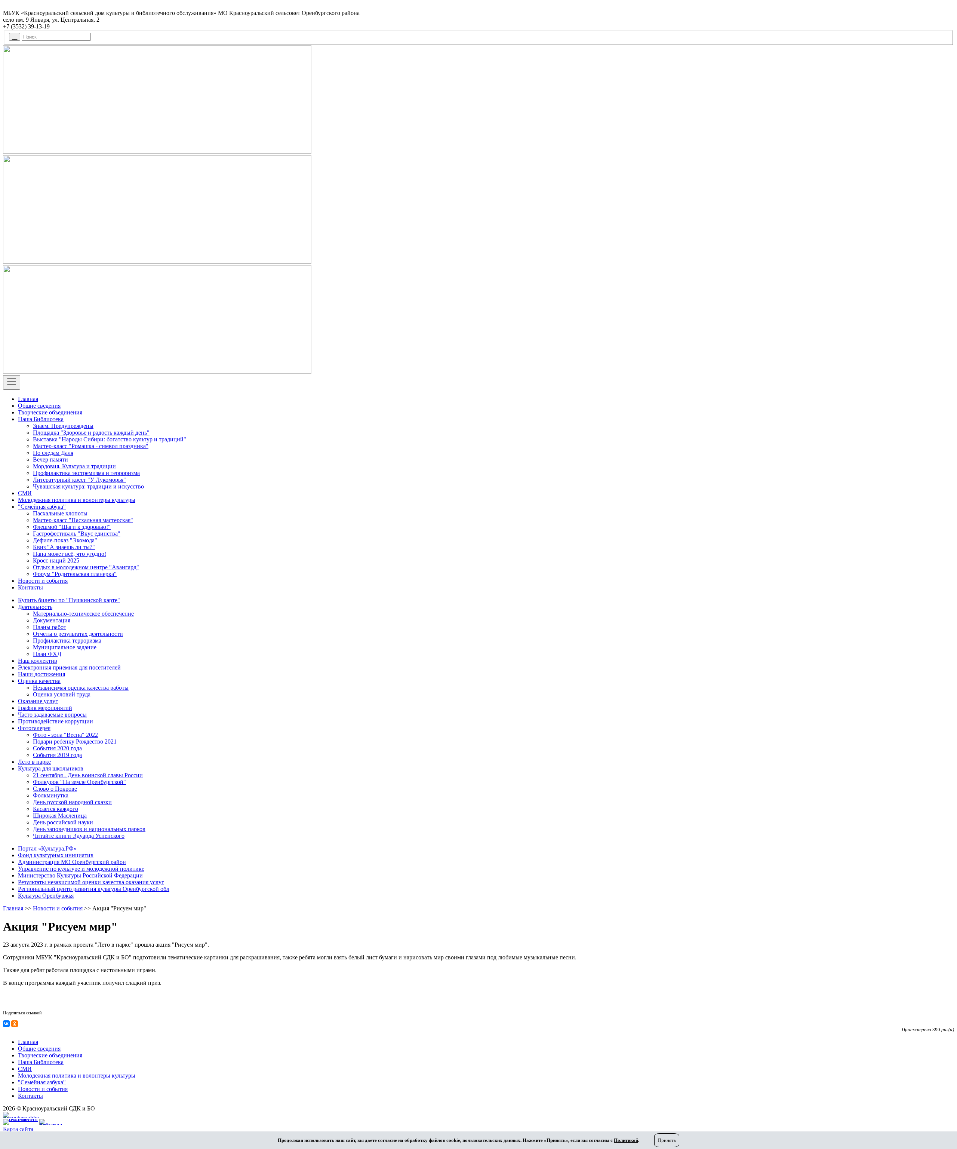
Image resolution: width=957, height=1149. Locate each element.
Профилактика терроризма (67, 640)
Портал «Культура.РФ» (47, 848)
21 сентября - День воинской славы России (88, 775)
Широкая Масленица (60, 815)
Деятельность (35, 607)
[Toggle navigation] (11, 382)
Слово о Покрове (55, 788)
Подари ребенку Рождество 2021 (75, 741)
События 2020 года (57, 748)
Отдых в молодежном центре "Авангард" (86, 567)
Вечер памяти (50, 459)
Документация (51, 620)
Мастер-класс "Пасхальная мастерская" (83, 520)
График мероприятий (45, 708)
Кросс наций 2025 (56, 560)
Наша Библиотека (41, 419)
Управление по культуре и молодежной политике (81, 868)
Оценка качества (39, 681)
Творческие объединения (50, 412)
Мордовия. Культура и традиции (74, 466)
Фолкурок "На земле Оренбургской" (79, 782)
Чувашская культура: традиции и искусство (88, 486)
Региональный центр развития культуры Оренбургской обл (93, 889)
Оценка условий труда (61, 694)
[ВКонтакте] (6, 1023)
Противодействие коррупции (55, 721)
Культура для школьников (50, 768)
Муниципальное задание (64, 647)
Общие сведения (39, 405)
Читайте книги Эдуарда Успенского (78, 836)
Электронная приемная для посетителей (69, 667)
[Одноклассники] (14, 1023)
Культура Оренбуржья (46, 895)
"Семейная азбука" (42, 506)
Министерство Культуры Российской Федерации (80, 875)
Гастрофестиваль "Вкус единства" (76, 533)
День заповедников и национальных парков (89, 829)
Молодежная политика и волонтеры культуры (76, 500)
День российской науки (63, 822)
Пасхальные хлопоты (60, 513)
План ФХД (47, 654)
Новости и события (43, 580)
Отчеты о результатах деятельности (78, 634)
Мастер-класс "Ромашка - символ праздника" (90, 446)
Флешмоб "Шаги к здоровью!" (72, 527)
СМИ (25, 493)
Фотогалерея (34, 728)
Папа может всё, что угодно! (69, 554)
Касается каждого (55, 809)
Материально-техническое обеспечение (83, 613)
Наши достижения (41, 674)
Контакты (30, 587)
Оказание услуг (38, 701)
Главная (28, 399)
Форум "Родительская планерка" (75, 574)
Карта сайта (18, 1129)
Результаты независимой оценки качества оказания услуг (91, 882)
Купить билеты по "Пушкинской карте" (69, 600)
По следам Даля (53, 453)
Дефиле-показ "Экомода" (65, 540)
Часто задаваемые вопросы (52, 714)
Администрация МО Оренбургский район (72, 862)
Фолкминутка (50, 795)
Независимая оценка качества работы (81, 687)
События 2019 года (57, 755)
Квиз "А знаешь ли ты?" (64, 547)
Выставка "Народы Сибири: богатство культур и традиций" (109, 439)
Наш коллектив (37, 661)
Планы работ (49, 627)
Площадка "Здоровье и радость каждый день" (91, 432)
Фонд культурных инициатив (55, 855)
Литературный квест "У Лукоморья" (79, 480)
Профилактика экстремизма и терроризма (86, 473)
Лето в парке (34, 762)
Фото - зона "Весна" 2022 (65, 735)
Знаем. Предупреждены (63, 426)
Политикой (626, 1140)
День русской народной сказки (72, 802)
